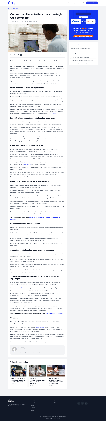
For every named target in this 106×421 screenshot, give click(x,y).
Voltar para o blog (13, 8)
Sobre (32, 410)
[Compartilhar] (23, 55)
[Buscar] (83, 3)
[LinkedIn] (21, 55)
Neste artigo (76, 44)
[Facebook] (18, 55)
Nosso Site (33, 402)
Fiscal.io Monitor (25, 288)
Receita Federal (26, 164)
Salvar (63, 54)
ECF (55, 402)
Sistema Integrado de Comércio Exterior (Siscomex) (26, 254)
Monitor (33, 405)
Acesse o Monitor (92, 2)
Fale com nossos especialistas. (54, 313)
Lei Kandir (55, 113)
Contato (33, 407)
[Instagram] (82, 403)
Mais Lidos (90, 44)
